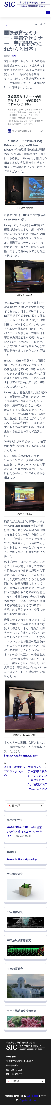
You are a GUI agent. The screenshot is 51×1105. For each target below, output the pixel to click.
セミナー (9, 25)
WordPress (32, 1096)
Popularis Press (28, 1100)
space (14, 55)
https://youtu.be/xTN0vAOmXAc (21, 755)
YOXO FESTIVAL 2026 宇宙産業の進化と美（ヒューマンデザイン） (24, 831)
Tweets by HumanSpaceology (22, 859)
